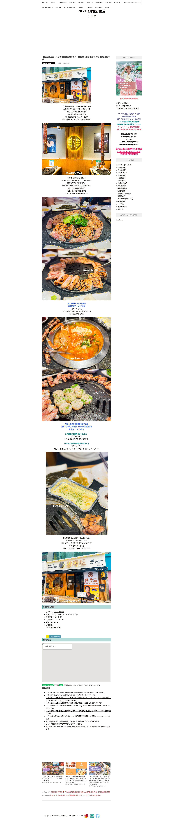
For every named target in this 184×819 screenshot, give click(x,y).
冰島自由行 (90, 2)
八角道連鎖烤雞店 (72, 795)
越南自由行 (82, 7)
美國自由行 (72, 2)
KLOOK (136, 142)
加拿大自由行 (99, 2)
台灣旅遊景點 (98, 7)
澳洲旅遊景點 (63, 2)
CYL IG (138, 124)
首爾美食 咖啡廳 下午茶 (48, 63)
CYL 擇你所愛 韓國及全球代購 (129, 122)
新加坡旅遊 (121, 191)
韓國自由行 (45, 2)
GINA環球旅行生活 (92, 11)
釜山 (99, 795)
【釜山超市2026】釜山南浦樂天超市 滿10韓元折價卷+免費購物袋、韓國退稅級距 (74, 703)
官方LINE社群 (135, 114)
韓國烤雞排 (61, 795)
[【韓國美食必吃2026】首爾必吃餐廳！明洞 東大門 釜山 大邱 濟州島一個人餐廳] (53, 768)
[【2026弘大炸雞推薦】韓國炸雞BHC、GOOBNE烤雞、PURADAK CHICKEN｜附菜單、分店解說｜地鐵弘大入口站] (76, 768)
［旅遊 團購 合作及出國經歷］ (129, 99)
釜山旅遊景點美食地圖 (75, 792)
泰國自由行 (58, 7)
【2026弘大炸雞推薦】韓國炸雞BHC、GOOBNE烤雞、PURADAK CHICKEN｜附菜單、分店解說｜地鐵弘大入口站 (76, 779)
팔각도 (81, 795)
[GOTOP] (97, 816)
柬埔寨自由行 (117, 2)
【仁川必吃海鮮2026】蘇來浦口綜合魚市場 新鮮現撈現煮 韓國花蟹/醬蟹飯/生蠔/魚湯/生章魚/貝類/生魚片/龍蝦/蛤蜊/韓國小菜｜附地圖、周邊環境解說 (99, 780)
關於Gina (107, 7)
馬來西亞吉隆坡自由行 (70, 7)
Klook (136, 144)
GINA (59, 63)
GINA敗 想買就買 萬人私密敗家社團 (129, 129)
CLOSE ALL (120, 165)
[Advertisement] (92, 36)
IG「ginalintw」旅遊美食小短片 (128, 127)
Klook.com (119, 220)
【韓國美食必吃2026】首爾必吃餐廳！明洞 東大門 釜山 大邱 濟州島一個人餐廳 (52, 778)
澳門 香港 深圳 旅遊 (47, 7)
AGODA (122, 142)
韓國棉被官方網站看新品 (125, 124)
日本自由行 (54, 2)
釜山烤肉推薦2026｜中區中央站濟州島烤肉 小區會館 (64, 724)
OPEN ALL (129, 165)
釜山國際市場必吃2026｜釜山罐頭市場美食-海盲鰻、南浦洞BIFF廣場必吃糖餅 (72, 721)
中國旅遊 (90, 7)
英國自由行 (81, 2)
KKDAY (129, 142)
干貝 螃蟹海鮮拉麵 (90, 795)
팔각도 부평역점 (59, 612)
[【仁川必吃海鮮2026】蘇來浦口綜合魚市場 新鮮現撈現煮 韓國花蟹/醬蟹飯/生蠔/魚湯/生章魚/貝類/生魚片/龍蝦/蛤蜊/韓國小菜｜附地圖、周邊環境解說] (99, 768)
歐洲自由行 (108, 2)
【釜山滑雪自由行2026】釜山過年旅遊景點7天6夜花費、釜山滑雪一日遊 (71, 695)
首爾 (51, 795)
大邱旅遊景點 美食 (90, 792)
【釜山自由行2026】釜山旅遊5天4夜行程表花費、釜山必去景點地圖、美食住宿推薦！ (75, 693)
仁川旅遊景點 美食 (104, 792)
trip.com (129, 139)
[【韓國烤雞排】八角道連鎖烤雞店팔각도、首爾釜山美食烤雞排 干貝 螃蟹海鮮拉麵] (66, 85)
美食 (55, 795)
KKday (130, 144)
